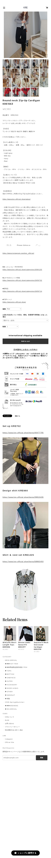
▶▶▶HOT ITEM (11, 664)
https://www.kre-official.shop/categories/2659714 (22, 291)
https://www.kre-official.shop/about (17, 199)
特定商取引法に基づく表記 (14, 730)
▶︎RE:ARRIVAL (11, 709)
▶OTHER (9, 691)
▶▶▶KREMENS (11, 706)
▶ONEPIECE (10, 678)
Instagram (9, 739)
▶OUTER (9, 681)
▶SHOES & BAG (11, 688)
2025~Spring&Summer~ (15, 702)
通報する (17, 416)
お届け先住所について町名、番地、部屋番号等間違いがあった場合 (25, 316)
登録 (41, 757)
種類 (4, 309)
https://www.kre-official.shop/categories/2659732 (22, 280)
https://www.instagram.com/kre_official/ (18, 253)
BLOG (7, 720)
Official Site (9, 742)
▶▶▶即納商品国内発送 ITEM (16, 667)
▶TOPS (8, 671)
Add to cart (25, 341)
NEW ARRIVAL (11, 660)
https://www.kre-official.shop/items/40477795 (23, 433)
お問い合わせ (9, 723)
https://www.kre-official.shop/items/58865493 (23, 561)
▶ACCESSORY (11, 685)
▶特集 (7, 699)
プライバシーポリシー (12, 727)
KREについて (9, 717)
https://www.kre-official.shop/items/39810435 (23, 497)
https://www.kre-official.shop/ (14, 302)
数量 (4, 326)
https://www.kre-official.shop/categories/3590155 (22, 270)
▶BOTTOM (9, 674)
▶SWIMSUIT (10, 695)
